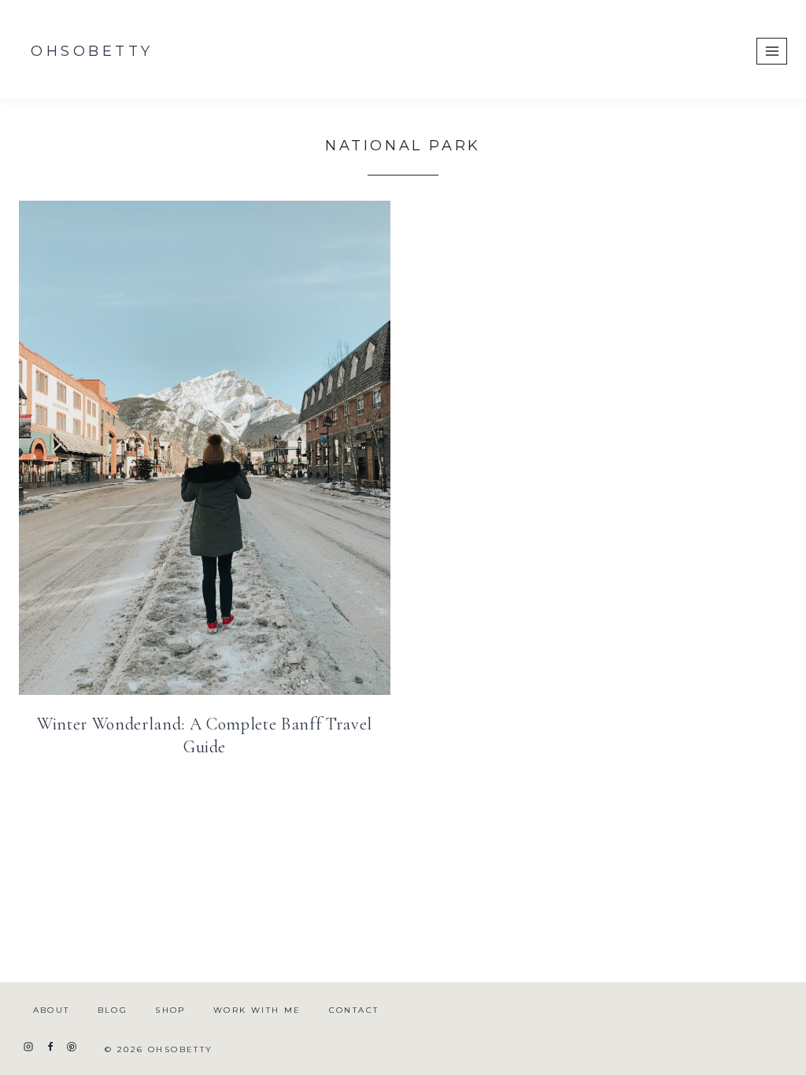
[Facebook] (50, 1046)
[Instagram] (28, 1046)
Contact (354, 1010)
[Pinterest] (71, 1046)
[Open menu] (771, 51)
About (51, 1010)
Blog (113, 1010)
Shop (170, 1010)
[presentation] (204, 448)
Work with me (257, 1010)
